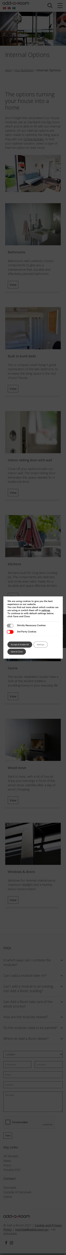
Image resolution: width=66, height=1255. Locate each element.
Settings (40, 644)
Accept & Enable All (20, 644)
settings (45, 610)
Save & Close (17, 651)
